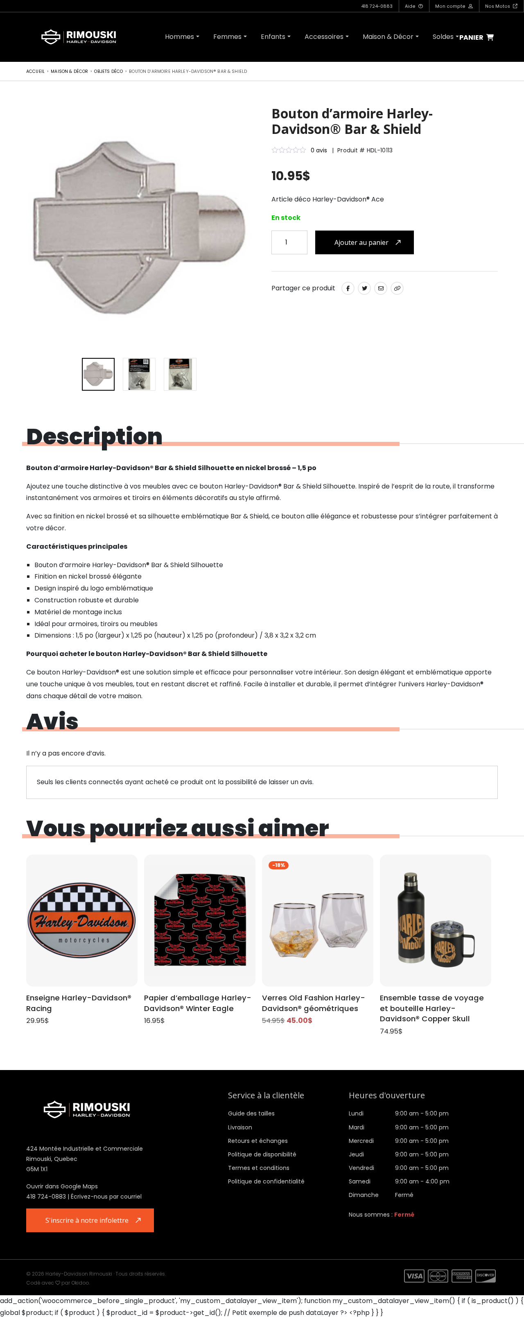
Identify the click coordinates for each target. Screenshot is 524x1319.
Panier (472, 38)
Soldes (443, 36)
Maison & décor (69, 71)
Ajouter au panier (361, 242)
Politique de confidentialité (266, 1181)
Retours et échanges (258, 1141)
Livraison (240, 1127)
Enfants (273, 36)
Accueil (35, 71)
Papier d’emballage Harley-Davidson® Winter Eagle (197, 1003)
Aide (411, 6)
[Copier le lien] (397, 288)
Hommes (179, 36)
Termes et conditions (258, 1168)
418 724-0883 (377, 6)
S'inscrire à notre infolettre (87, 1220)
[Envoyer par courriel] (380, 288)
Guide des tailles (251, 1113)
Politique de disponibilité (262, 1154)
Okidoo (80, 1282)
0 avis (319, 150)
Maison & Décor (388, 36)
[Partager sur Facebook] (348, 288)
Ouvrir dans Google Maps (62, 1186)
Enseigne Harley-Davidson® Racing (78, 1003)
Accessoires (324, 36)
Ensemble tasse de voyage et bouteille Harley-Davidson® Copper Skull (432, 1008)
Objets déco (108, 71)
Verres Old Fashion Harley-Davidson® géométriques (313, 1003)
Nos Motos (498, 6)
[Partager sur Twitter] (364, 288)
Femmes (227, 36)
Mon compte (451, 6)
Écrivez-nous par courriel (106, 1196)
